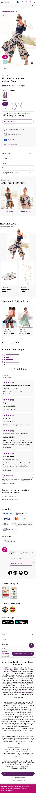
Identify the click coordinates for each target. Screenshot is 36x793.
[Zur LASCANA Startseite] (6, 2)
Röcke (15, 11)
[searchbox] (17, 6)
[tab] (4, 95)
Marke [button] (4, 163)
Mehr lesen (7, 447)
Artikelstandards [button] (7, 168)
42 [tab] (5, 108)
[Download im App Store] (8, 622)
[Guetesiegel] (13, 609)
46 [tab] (18, 108)
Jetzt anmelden (16, 564)
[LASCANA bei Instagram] (15, 573)
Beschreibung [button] (6, 153)
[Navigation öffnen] (2, 6)
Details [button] (4, 158)
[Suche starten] (32, 6)
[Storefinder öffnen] (22, 2)
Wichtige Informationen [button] (10, 173)
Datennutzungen (10, 671)
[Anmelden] (26, 2)
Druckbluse (25, 211)
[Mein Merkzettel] (30, 2)
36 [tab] (12, 104)
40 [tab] (25, 104)
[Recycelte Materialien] (5, 62)
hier (4, 693)
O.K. (5, 774)
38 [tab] (18, 104)
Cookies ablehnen (27, 693)
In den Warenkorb (20, 654)
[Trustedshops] (5, 609)
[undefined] (31, 321)
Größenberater (9, 121)
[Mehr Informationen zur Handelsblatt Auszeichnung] (13, 593)
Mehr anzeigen (9, 476)
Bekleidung (7, 11)
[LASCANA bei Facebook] (10, 573)
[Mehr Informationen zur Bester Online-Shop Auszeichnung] (5, 592)
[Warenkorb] (34, 2)
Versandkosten (5, 656)
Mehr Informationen (18, 781)
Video (6, 69)
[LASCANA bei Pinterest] (21, 573)
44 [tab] (12, 108)
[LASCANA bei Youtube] (26, 573)
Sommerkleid (9, 211)
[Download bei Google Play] (21, 622)
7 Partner (17, 668)
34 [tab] (5, 104)
